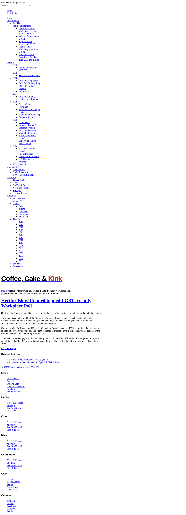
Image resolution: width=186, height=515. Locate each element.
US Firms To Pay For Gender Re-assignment (27, 359)
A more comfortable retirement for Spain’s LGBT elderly (33, 362)
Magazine (5, 291)
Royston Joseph (8, 348)
